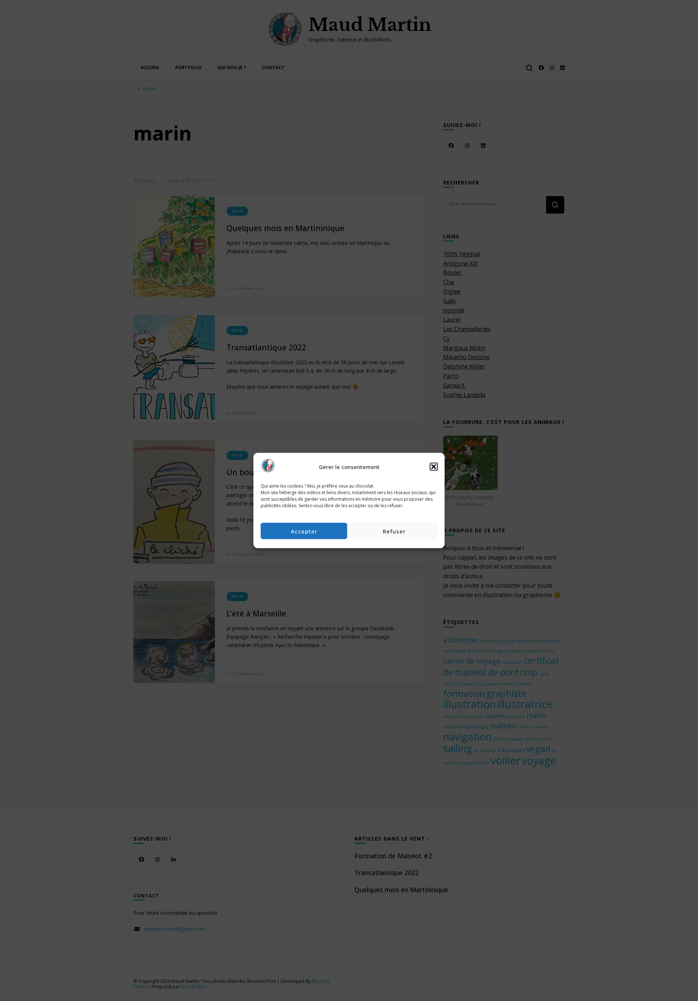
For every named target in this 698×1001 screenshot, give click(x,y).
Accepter (304, 531)
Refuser (394, 531)
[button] (433, 466)
